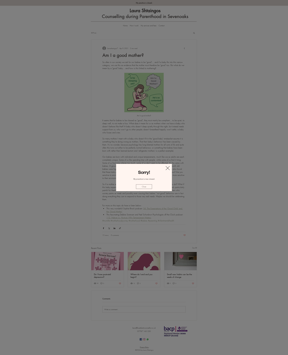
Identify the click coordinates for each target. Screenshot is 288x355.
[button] (168, 168)
